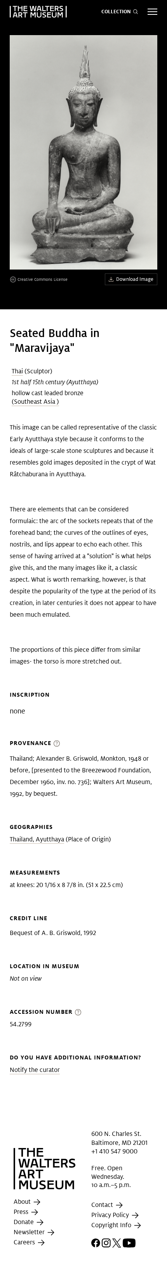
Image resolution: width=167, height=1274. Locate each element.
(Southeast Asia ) (35, 401)
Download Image (134, 279)
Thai (17, 371)
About (23, 1202)
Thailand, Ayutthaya (37, 839)
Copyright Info (112, 1225)
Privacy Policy (110, 1215)
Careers (25, 1242)
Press (22, 1212)
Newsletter (30, 1232)
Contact (103, 1205)
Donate (24, 1222)
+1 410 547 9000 (114, 1151)
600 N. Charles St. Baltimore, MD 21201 (119, 1138)
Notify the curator (35, 1070)
